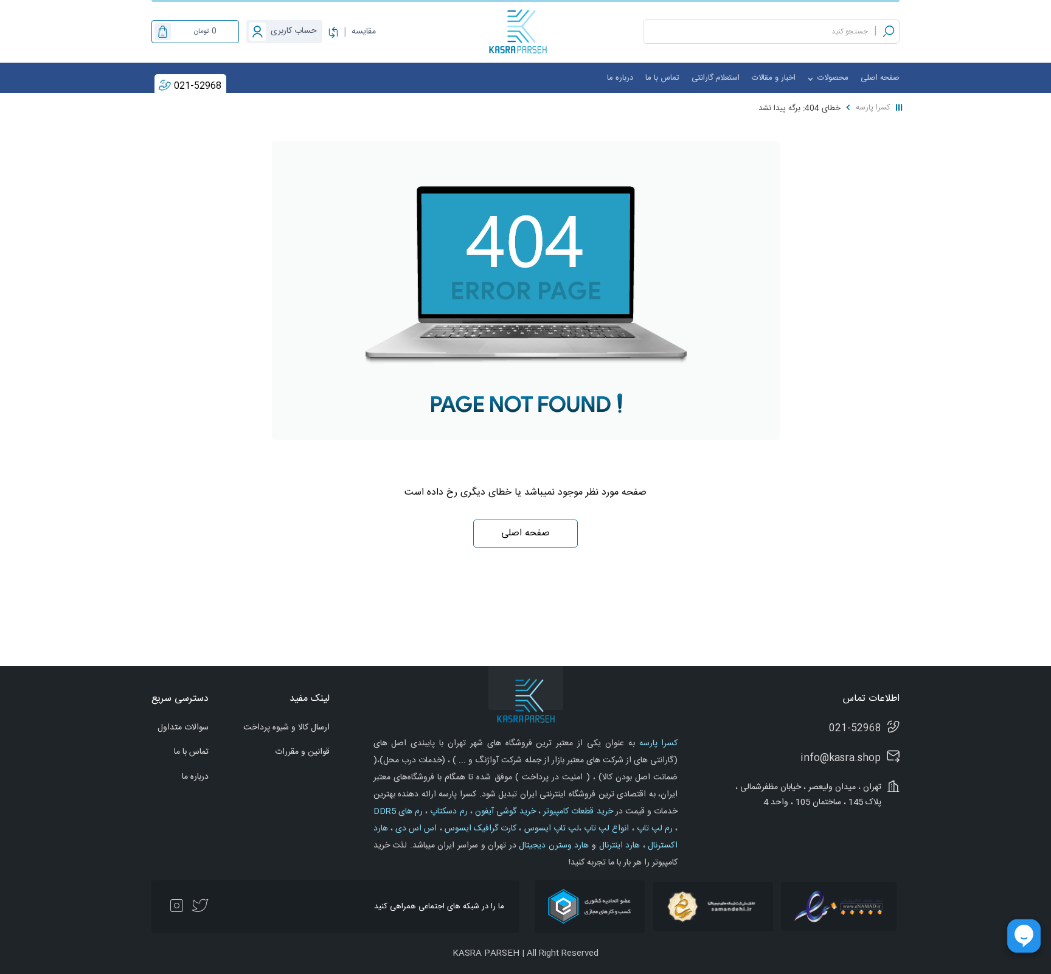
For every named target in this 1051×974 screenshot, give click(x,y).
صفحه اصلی (880, 78)
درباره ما (620, 78)
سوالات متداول (183, 727)
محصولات (831, 78)
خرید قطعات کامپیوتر (577, 811)
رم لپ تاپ (653, 828)
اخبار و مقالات (774, 78)
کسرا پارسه (873, 107)
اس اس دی (415, 828)
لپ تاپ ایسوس (550, 828)
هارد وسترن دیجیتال (552, 845)
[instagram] (176, 907)
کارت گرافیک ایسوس (479, 828)
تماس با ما (662, 78)
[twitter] (200, 907)
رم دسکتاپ (447, 811)
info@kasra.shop (840, 758)
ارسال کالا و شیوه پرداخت (286, 727)
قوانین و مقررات (302, 752)
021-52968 (197, 86)
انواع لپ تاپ (605, 828)
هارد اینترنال (618, 845)
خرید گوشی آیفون (504, 811)
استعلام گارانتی (716, 78)
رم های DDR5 (398, 811)
